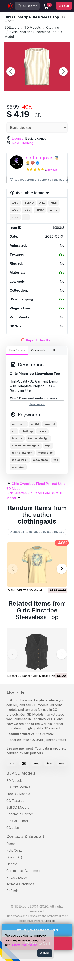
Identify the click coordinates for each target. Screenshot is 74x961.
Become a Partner (19, 814)
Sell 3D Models (17, 807)
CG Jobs (12, 828)
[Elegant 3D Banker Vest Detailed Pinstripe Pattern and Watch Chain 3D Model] (37, 650)
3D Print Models (18, 787)
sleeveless (40, 460)
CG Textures (15, 801)
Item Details (17, 350)
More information (25, 945)
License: (18, 138)
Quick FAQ (14, 857)
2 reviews (52, 169)
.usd (27, 209)
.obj (15, 202)
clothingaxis (39, 157)
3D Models (14, 781)
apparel (49, 424)
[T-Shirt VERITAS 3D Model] (37, 564)
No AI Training (22, 143)
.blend (29, 202)
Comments (38, 350)
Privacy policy (16, 877)
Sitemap (49, 921)
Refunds (12, 891)
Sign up (64, 6)
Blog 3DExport (17, 821)
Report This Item (39, 340)
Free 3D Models (18, 794)
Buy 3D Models (21, 773)
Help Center (15, 850)
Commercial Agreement (23, 871)
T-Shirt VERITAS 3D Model (24, 590)
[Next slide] (63, 71)
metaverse (45, 452)
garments (18, 424)
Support (12, 844)
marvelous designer (25, 445)
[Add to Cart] (53, 581)
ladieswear (20, 460)
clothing (27, 431)
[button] (61, 568)
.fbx (42, 202)
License (12, 864)
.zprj (40, 209)
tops (48, 445)
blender (17, 438)
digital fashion (22, 452)
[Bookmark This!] (61, 581)
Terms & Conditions (20, 884)
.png (15, 217)
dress (42, 431)
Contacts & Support (25, 836)
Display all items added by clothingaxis (37, 532)
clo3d (35, 424)
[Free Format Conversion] (26, 217)
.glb (54, 202)
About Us (15, 693)
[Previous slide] (10, 71)
